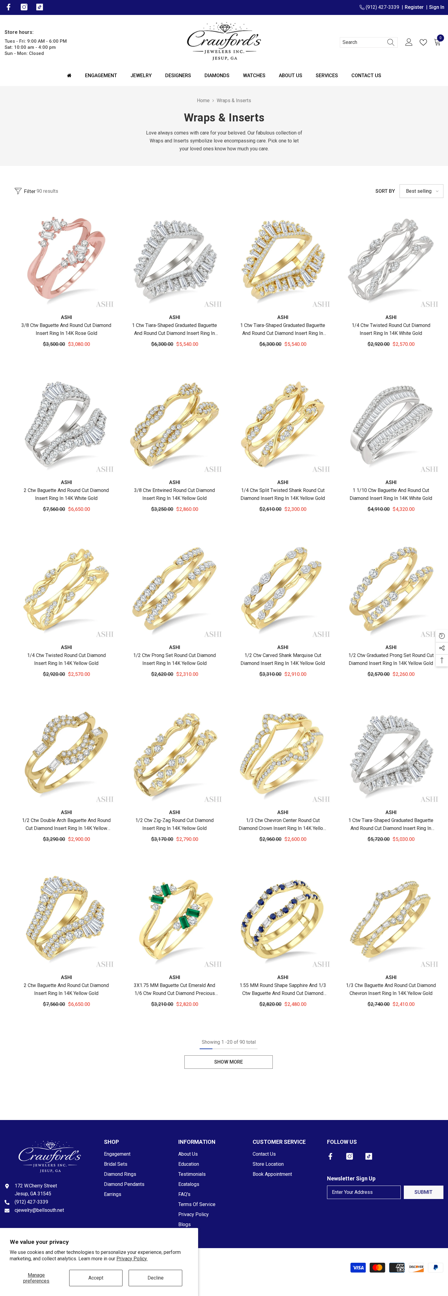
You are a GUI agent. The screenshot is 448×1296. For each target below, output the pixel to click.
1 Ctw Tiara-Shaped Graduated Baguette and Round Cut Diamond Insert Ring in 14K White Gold (174, 329)
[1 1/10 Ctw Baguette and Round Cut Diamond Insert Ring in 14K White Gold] (390, 424)
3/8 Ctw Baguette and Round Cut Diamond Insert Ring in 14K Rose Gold (66, 329)
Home (203, 100)
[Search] (369, 42)
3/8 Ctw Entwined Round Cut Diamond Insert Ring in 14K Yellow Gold (174, 494)
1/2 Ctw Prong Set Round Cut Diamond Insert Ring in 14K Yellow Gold (174, 659)
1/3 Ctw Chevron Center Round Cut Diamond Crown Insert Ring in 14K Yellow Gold (283, 824)
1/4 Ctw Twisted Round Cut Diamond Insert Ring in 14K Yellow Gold (66, 659)
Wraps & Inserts (234, 100)
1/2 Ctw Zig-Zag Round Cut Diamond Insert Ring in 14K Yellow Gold (174, 824)
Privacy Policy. (132, 1259)
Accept (95, 1278)
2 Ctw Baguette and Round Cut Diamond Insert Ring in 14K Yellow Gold (66, 989)
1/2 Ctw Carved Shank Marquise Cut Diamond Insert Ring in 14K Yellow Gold (282, 659)
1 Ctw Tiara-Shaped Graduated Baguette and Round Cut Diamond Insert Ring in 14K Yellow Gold (282, 329)
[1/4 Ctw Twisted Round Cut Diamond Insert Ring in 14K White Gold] (390, 259)
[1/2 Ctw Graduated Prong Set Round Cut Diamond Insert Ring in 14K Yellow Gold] (390, 589)
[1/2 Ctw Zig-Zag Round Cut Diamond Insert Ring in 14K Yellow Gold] (174, 754)
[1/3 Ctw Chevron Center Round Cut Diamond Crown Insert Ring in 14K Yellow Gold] (282, 754)
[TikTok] (368, 1156)
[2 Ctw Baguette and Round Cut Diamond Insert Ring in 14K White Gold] (66, 424)
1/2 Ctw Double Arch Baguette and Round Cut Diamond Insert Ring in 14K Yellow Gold (66, 824)
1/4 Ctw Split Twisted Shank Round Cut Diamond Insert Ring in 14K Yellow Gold (282, 494)
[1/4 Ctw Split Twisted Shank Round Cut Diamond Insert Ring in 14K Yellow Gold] (282, 424)
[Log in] (409, 42)
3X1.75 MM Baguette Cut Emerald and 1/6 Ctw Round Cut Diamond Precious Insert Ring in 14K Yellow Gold (174, 989)
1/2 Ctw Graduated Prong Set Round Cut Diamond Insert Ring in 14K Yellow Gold (391, 659)
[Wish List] (424, 42)
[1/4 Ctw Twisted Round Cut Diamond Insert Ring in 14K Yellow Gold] (66, 589)
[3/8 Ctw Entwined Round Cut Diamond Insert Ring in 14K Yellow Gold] (174, 424)
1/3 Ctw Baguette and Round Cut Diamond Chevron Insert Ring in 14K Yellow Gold (391, 989)
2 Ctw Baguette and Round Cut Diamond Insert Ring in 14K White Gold (66, 494)
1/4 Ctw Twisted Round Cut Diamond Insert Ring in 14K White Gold (391, 329)
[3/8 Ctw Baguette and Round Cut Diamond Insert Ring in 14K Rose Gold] (66, 259)
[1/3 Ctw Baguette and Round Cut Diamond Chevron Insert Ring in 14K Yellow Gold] (390, 919)
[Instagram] (349, 1156)
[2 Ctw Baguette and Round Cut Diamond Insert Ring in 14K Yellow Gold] (66, 919)
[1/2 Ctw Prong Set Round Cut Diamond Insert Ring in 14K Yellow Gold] (174, 589)
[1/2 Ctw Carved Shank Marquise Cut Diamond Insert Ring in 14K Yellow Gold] (282, 589)
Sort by (385, 191)
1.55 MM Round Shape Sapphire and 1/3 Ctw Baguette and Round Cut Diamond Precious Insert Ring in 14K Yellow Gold (283, 989)
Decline (156, 1278)
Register (415, 7)
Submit (423, 1192)
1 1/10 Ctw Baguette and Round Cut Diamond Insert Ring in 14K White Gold (391, 494)
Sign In (436, 7)
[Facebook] (330, 1156)
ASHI (66, 317)
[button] (421, 191)
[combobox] (363, 42)
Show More (228, 1062)
